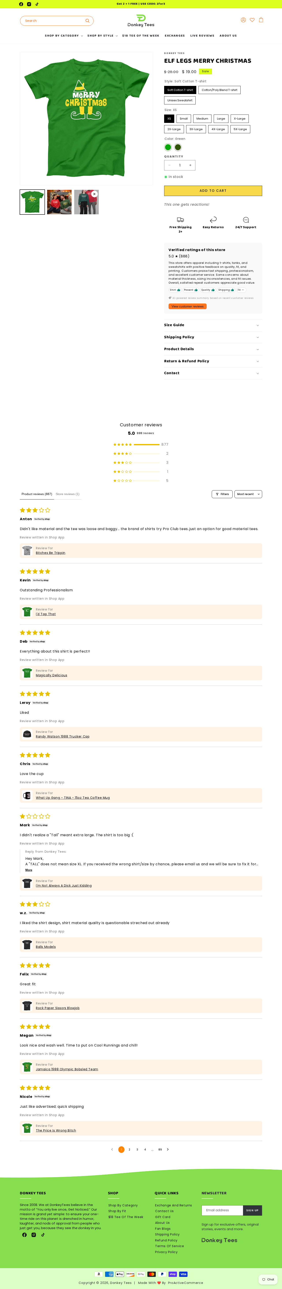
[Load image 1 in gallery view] (32, 202)
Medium (202, 118)
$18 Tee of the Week (125, 1217)
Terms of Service (169, 1246)
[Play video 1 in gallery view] (86, 202)
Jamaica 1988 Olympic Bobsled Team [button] (67, 1069)
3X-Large (196, 128)
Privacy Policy (166, 1252)
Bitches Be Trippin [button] (50, 553)
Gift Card (162, 1217)
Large (221, 118)
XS (169, 118)
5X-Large (240, 128)
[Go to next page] (169, 1150)
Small (184, 118)
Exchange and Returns (173, 1205)
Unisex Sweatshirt (180, 99)
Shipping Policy (167, 1234)
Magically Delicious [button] (51, 675)
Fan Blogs (163, 1228)
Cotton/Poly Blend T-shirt (219, 89)
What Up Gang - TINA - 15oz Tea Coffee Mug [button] (73, 797)
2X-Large (174, 128)
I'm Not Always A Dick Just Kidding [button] (64, 885)
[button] (63, 35)
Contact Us (164, 1211)
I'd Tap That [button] (46, 614)
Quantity (174, 156)
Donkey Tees (121, 1283)
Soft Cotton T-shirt (180, 89)
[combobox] (57, 21)
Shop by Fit (117, 1211)
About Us (162, 1223)
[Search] (89, 21)
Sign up (252, 1210)
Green (168, 147)
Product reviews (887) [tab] (37, 494)
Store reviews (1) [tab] (68, 494)
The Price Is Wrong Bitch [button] (56, 1130)
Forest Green (178, 147)
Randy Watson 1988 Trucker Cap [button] (62, 736)
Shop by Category (123, 1205)
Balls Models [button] (46, 947)
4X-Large (218, 128)
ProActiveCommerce (185, 1283)
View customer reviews (188, 306)
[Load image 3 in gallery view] (59, 202)
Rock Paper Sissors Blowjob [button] (58, 1008)
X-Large (240, 118)
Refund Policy (166, 1240)
